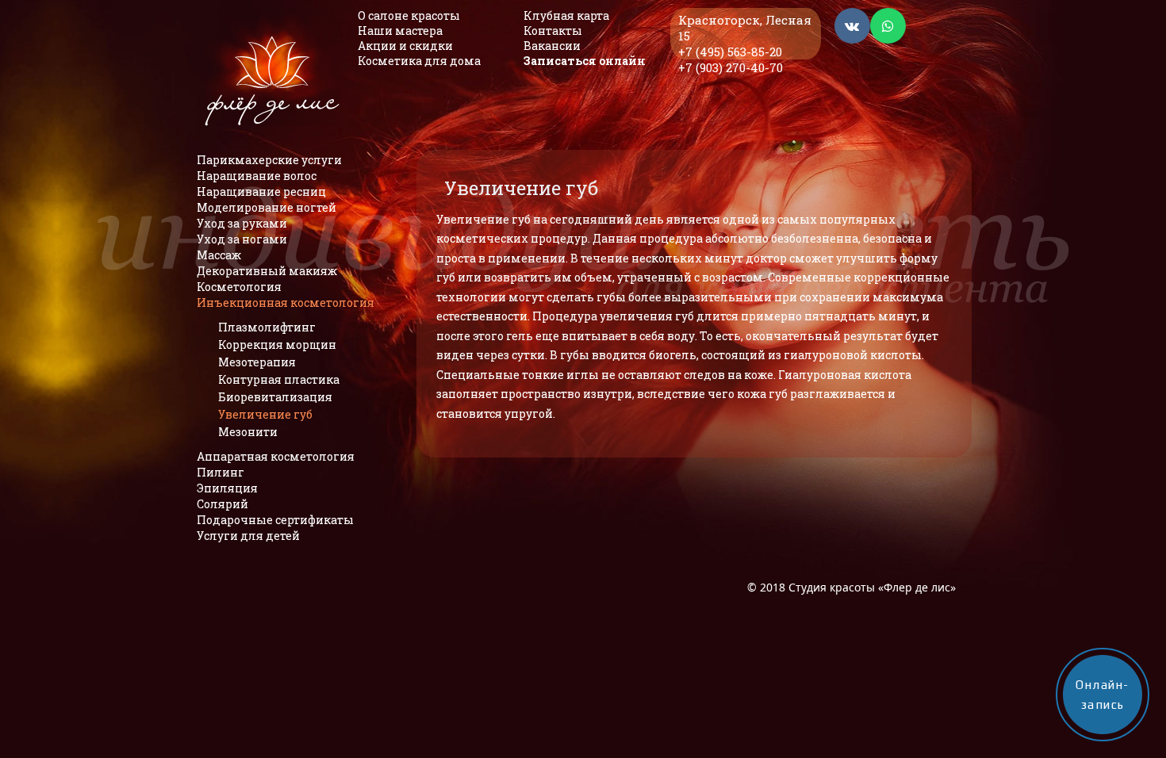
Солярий (222, 503)
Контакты (553, 30)
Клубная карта (566, 15)
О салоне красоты (409, 15)
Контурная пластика (278, 379)
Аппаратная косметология (276, 456)
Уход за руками (242, 223)
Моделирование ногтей (266, 207)
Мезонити (248, 431)
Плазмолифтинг (267, 327)
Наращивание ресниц (261, 191)
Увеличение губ (265, 414)
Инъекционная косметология (285, 302)
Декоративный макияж (267, 270)
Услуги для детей (248, 535)
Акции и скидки (405, 45)
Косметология (239, 286)
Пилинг (220, 472)
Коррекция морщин (277, 344)
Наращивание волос (256, 175)
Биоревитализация (275, 396)
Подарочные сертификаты (275, 519)
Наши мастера (400, 30)
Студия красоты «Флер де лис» (872, 587)
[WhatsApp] (888, 26)
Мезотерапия (257, 361)
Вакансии (552, 45)
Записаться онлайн (585, 60)
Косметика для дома (419, 60)
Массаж (219, 254)
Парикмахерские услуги (269, 159)
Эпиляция (227, 488)
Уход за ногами (242, 239)
